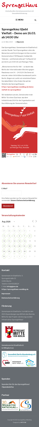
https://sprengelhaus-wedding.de (15, 289)
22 (30, 246)
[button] (20, 20)
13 (19, 241)
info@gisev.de (12, 286)
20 (19, 246)
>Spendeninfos (8, 387)
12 (14, 241)
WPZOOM (23, 422)
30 (19, 231)
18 (9, 246)
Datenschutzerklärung (11, 298)
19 (14, 246)
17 (4, 246)
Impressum (6, 294)
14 (25, 241)
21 (25, 246)
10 (4, 241)
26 (14, 251)
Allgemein (20, 42)
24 (4, 251)
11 (9, 241)
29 (14, 231)
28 (9, 231)
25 (9, 251)
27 (4, 231)
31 (25, 231)
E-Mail (5, 188)
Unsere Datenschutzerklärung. (23, 200)
